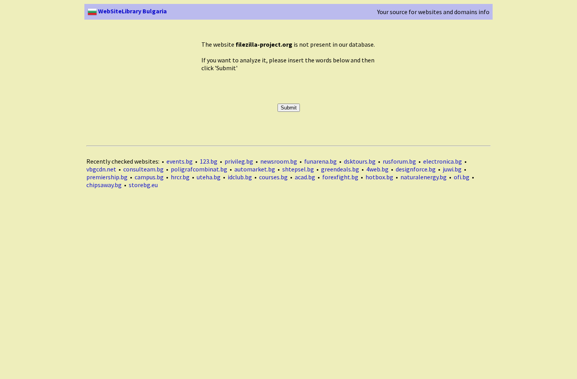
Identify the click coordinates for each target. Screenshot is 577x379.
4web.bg (377, 169)
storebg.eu (143, 185)
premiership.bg (107, 177)
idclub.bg (240, 177)
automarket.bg (254, 169)
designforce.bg (416, 169)
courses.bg (273, 177)
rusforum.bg (399, 161)
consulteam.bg (143, 169)
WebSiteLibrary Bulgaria (132, 11)
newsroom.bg (278, 161)
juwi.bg (452, 169)
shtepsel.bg (298, 169)
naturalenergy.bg (423, 177)
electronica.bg (442, 161)
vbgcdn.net (101, 169)
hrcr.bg (180, 177)
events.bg (179, 161)
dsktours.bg (360, 161)
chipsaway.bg (104, 185)
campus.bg (149, 177)
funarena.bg (320, 161)
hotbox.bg (379, 177)
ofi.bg (461, 177)
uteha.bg (209, 177)
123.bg (208, 161)
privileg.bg (239, 161)
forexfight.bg (340, 177)
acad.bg (305, 177)
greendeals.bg (340, 169)
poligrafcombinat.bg (199, 169)
